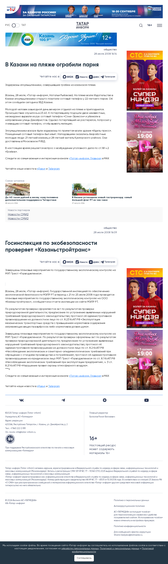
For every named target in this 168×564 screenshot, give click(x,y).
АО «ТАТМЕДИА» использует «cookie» (132, 512)
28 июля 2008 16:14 (105, 54)
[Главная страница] (82, 25)
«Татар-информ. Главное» (85, 158)
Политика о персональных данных (131, 500)
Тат (23, 25)
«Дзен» (41, 169)
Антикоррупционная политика (129, 506)
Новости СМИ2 (18, 214)
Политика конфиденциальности (130, 526)
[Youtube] (146, 400)
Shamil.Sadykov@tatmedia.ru (128, 535)
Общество (110, 49)
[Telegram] (63, 400)
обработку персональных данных (80, 548)
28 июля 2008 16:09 (105, 232)
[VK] (21, 400)
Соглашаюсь (84, 558)
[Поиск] (141, 25)
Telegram (54, 169)
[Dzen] (104, 400)
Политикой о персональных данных (119, 548)
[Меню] (160, 25)
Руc (7, 25)
